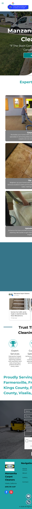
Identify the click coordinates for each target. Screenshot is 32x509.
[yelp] (11, 492)
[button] (9, 309)
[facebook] (6, 492)
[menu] (2, 3)
